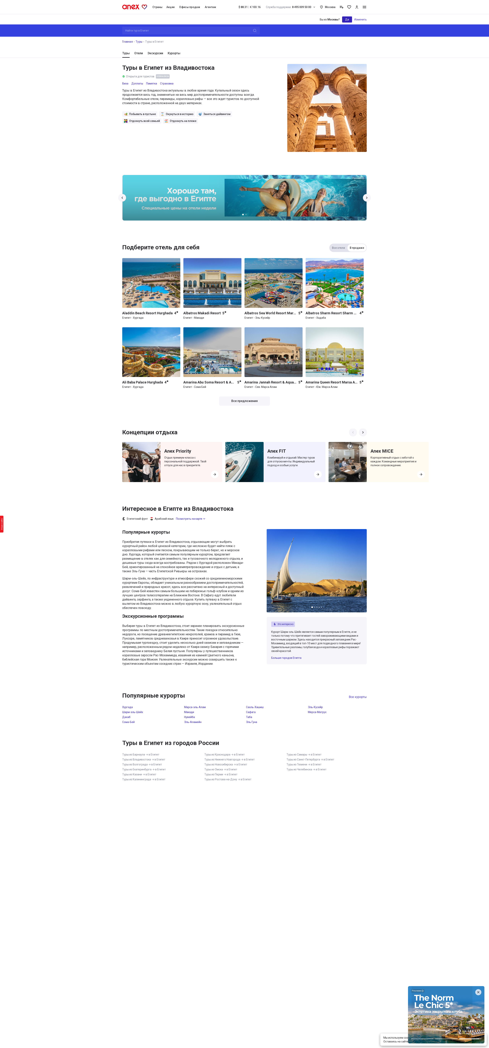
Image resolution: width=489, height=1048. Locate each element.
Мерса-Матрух (317, 712)
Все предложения (244, 401)
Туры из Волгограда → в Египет (142, 764)
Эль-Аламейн (193, 722)
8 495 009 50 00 (288, 7)
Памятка (151, 83)
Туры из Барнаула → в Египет (140, 754)
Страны (157, 7)
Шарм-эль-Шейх (132, 712)
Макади (189, 712)
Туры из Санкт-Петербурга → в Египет (310, 759)
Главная (127, 41)
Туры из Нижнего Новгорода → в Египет (229, 759)
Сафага (251, 712)
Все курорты (358, 697)
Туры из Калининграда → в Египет (143, 779)
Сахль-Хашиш (255, 707)
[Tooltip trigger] (341, 7)
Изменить (360, 19)
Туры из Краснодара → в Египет (224, 754)
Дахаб (126, 717)
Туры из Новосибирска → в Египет (225, 764)
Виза (125, 83)
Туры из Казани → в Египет (139, 774)
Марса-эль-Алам (195, 707)
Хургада (127, 707)
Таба (249, 717)
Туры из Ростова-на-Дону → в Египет (227, 779)
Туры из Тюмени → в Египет (304, 764)
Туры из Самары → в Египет (304, 754)
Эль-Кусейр (315, 707)
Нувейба (189, 717)
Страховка (166, 83)
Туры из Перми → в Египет (220, 774)
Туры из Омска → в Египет (220, 769)
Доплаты (137, 83)
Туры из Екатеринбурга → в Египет (144, 769)
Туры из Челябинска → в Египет (306, 769)
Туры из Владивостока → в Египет (143, 759)
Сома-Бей (128, 722)
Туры (139, 41)
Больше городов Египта (286, 657)
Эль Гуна (251, 722)
